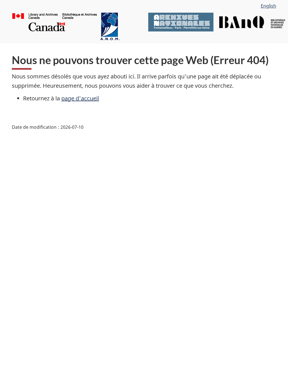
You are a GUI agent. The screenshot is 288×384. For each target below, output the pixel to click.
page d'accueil (80, 98)
